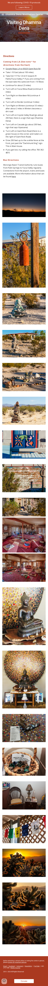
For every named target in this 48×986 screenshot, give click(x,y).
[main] (24, 26)
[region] (24, 5)
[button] (3, 14)
